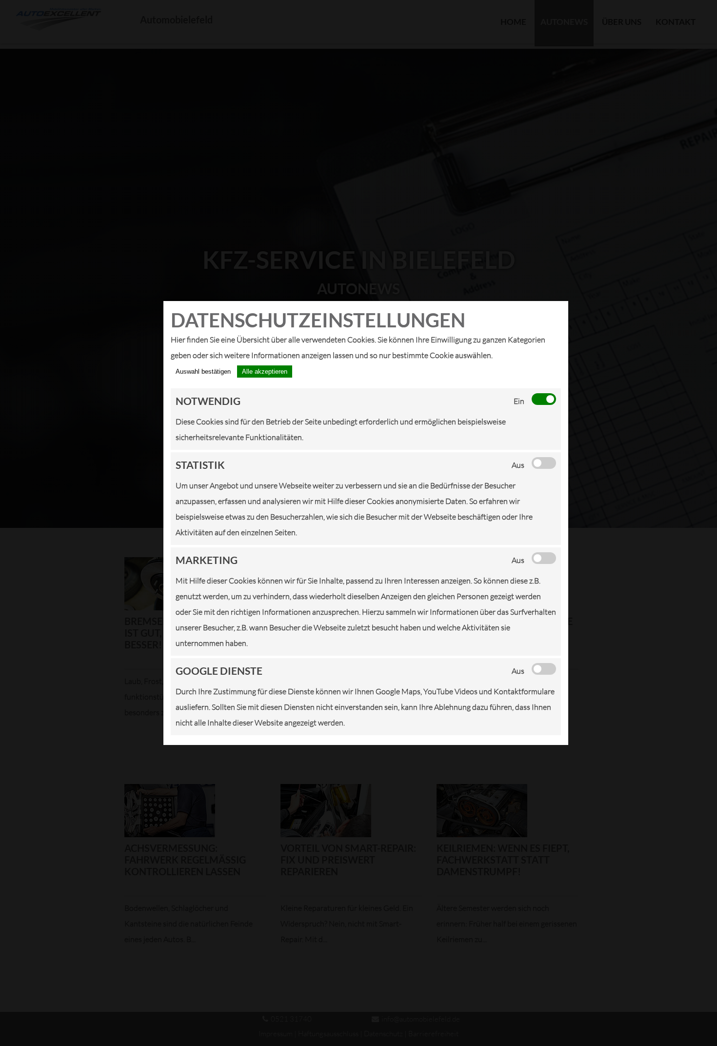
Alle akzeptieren (264, 371)
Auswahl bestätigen (203, 371)
